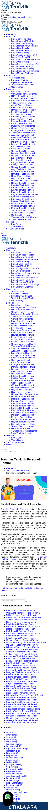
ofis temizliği (11, 739)
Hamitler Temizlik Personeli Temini (22, 688)
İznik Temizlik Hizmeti (21, 114)
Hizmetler (10, 37)
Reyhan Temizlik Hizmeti (22, 121)
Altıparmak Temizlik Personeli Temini (23, 656)
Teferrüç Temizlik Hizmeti (22, 213)
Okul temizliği (12, 753)
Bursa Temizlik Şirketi (21, 39)
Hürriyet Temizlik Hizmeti (22, 183)
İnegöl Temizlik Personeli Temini (20, 629)
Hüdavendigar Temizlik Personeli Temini (24, 695)
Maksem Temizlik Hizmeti (22, 201)
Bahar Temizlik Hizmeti (21, 139)
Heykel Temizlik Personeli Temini (21, 691)
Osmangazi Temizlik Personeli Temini (23, 613)
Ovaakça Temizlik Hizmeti (23, 206)
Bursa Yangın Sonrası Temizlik (25, 55)
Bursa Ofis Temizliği (20, 62)
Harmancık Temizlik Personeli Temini (23, 627)
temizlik (9, 732)
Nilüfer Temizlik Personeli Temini (21, 615)
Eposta (4, 17)
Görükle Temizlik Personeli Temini (21, 686)
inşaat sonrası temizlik (16, 776)
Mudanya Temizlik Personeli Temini (22, 640)
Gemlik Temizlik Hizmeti (22, 105)
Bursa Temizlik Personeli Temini (25, 59)
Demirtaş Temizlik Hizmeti (23, 153)
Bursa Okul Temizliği (20, 48)
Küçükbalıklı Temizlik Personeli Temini (23, 709)
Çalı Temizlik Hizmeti (20, 146)
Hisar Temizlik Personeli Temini (20, 693)
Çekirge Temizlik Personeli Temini (21, 668)
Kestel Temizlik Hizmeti (21, 123)
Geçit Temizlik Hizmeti (21, 169)
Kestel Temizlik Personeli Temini (21, 638)
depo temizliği (12, 781)
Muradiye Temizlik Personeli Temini (22, 718)
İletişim (4, 235)
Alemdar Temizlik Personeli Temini (22, 652)
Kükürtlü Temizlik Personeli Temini (21, 711)
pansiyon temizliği (14, 764)
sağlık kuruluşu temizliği (17, 748)
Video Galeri (17, 226)
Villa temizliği (12, 767)
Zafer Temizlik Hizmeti (21, 220)
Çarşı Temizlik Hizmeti (21, 149)
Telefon (4, 22)
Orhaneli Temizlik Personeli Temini (22, 645)
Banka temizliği (13, 760)
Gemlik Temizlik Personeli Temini (21, 622)
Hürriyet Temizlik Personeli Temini (21, 697)
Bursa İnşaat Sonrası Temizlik (24, 46)
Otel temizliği (12, 762)
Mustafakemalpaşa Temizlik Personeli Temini (26, 643)
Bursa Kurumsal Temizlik (22, 41)
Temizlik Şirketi (18, 78)
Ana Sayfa (11, 34)
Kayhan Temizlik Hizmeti (22, 190)
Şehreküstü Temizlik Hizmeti (24, 210)
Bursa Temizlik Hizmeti (21, 91)
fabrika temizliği (13, 778)
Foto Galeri (16, 224)
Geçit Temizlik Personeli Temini (20, 684)
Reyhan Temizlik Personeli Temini (21, 723)
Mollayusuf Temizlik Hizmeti (23, 142)
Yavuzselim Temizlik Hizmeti (24, 217)
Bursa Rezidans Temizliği (22, 69)
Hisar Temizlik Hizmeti (21, 178)
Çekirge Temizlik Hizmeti (22, 151)
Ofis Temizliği (17, 87)
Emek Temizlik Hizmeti (21, 107)
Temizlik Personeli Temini (22, 85)
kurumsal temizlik (14, 744)
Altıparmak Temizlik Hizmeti (23, 137)
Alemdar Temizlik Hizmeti (22, 135)
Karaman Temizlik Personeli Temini (22, 702)
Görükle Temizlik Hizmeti (22, 167)
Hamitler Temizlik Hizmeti (22, 174)
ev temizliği (11, 737)
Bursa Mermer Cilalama (22, 73)
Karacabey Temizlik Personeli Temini (23, 633)
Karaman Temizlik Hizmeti (23, 188)
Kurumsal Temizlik (19, 80)
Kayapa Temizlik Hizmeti (22, 192)
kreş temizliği (12, 755)
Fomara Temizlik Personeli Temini (21, 681)
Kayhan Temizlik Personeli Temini (21, 707)
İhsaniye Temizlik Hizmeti (22, 185)
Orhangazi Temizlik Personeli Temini (22, 647)
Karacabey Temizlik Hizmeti (23, 117)
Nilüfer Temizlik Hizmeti (22, 96)
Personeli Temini (13, 771)
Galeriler (10, 222)
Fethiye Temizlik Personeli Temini (21, 679)
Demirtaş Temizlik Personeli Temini (22, 670)
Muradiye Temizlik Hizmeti (23, 204)
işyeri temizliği (12, 735)
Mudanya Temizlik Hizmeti (23, 126)
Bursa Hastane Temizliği (22, 43)
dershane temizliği (14, 758)
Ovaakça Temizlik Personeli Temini (22, 720)
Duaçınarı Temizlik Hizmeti (23, 156)
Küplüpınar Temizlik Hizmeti (24, 199)
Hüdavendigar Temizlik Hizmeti (25, 181)
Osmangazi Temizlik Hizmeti (24, 94)
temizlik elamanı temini (11, 588)
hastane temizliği (14, 746)
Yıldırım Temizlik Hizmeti (22, 103)
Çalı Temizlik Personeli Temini (20, 663)
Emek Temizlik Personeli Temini (20, 624)
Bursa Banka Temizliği (21, 50)
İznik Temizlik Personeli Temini (20, 631)
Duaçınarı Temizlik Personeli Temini (22, 672)
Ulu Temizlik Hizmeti (20, 215)
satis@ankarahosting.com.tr (20, 17)
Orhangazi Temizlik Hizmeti (23, 130)
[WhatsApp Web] (8, 798)
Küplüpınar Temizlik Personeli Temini (23, 713)
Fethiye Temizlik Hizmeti (22, 165)
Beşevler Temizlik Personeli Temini (22, 661)
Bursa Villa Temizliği (20, 57)
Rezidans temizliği (14, 769)
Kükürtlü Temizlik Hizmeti (22, 197)
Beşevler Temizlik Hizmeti (23, 144)
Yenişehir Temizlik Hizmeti (23, 133)
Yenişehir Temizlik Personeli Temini (22, 649)
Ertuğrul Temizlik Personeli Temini (21, 677)
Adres (3, 13)
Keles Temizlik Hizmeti (21, 119)
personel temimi (13, 797)
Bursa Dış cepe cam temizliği (24, 64)
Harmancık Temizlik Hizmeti (23, 110)
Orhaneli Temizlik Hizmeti (22, 98)
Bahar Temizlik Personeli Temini (20, 659)
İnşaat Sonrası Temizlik (21, 82)
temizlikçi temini (29, 588)
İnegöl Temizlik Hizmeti (21, 112)
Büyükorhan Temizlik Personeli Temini (23, 617)
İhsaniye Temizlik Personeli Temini (22, 700)
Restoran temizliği (14, 785)
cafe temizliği (12, 787)
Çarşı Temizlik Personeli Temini (20, 665)
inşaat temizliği (13, 751)
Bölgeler (10, 89)
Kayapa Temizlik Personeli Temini (21, 704)
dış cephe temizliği (14, 774)
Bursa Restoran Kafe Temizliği (25, 71)
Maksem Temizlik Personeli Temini (22, 716)
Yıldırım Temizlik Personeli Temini (21, 620)
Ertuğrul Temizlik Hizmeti (22, 162)
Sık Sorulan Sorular (15, 229)
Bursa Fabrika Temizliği (22, 66)
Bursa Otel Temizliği (20, 53)
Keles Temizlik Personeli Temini (20, 636)
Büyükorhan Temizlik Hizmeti (24, 101)
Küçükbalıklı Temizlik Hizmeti (24, 194)
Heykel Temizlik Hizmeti (22, 176)
